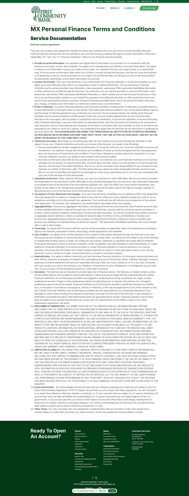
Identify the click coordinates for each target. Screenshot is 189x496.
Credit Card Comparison (111, 449)
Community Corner (109, 436)
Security (100, 1)
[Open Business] (120, 8)
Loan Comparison (109, 454)
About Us (86, 1)
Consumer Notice (80, 449)
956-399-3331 (136, 436)
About (78, 431)
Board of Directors (81, 436)
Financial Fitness (110, 1)
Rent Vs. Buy (107, 461)
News (94, 1)
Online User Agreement (89, 482)
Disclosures (79, 446)
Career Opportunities (82, 441)
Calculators (121, 1)
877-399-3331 (138, 439)
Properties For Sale (109, 439)
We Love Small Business (111, 441)
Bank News (107, 434)
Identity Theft (79, 456)
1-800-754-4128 (137, 444)
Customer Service (133, 1)
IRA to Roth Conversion (111, 451)
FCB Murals (78, 444)
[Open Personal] (106, 8)
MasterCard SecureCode (83, 464)
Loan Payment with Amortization (114, 456)
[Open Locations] (134, 8)
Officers (77, 439)
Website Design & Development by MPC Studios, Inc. (97, 484)
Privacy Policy (103, 482)
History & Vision (80, 434)
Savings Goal (107, 464)
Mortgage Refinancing (110, 459)
